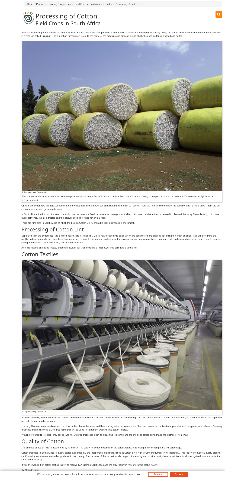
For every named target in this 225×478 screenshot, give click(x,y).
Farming (53, 4)
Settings (158, 474)
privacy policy (107, 474)
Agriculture (65, 4)
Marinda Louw (32, 470)
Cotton (108, 4)
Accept (179, 474)
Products (41, 4)
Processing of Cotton (126, 4)
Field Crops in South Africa (88, 4)
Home (30, 4)
